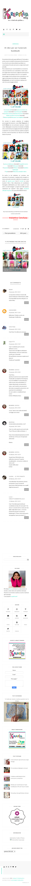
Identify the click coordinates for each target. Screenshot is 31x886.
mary (11, 289)
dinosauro (15, 166)
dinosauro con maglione (17, 117)
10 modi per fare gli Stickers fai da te (20, 793)
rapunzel (6, 167)
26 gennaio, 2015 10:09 (14, 426)
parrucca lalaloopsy (9, 164)
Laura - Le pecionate (17, 476)
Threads (17, 631)
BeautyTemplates (18, 878)
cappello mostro (24, 164)
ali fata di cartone (18, 113)
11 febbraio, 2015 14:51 (15, 501)
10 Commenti (5, 228)
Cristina (12, 327)
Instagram (16, 611)
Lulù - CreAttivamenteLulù (17, 498)
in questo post (10, 181)
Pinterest (25, 611)
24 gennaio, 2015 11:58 (14, 312)
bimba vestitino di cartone (13, 115)
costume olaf (8, 109)
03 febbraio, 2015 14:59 (15, 478)
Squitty (12, 341)
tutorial (21, 181)
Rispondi (26, 302)
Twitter (8, 631)
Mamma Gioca (14, 370)
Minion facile (7, 117)
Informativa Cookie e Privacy (17, 838)
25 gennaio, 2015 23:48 (14, 372)
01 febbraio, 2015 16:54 (15, 454)
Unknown (12, 310)
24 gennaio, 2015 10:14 (14, 292)
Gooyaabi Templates (17, 880)
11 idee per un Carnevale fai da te (14, 269)
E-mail (8, 618)
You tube (17, 624)
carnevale (15, 43)
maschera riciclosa (8, 113)
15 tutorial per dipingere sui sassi (19, 768)
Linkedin (17, 618)
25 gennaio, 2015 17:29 (14, 344)
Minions (16, 167)
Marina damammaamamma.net (17, 423)
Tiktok (8, 624)
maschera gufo (18, 111)
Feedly (25, 624)
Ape (7, 171)
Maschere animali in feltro (19, 171)
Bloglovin (25, 618)
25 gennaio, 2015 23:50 (14, 407)
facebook (8, 611)
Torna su (25, 882)
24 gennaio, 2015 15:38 (14, 329)
